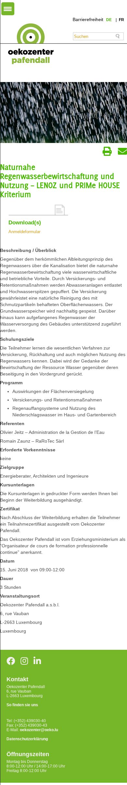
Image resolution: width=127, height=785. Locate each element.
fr (121, 20)
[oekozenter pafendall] (29, 44)
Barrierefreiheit (88, 19)
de (109, 20)
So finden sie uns (22, 705)
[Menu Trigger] (7, 8)
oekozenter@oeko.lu (39, 730)
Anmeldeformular (24, 231)
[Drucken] (107, 151)
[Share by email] (122, 151)
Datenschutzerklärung (27, 739)
